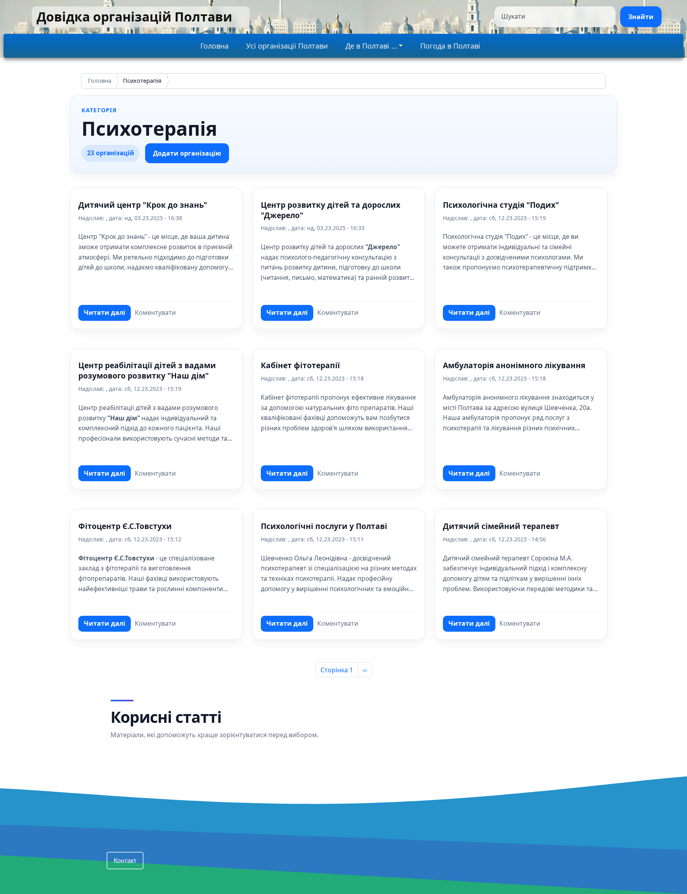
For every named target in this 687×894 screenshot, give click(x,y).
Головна (214, 46)
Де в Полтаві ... (371, 46)
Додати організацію (187, 153)
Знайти (641, 16)
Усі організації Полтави (287, 46)
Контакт (125, 860)
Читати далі (107, 314)
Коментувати (155, 312)
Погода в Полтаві (450, 46)
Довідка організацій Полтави (134, 16)
